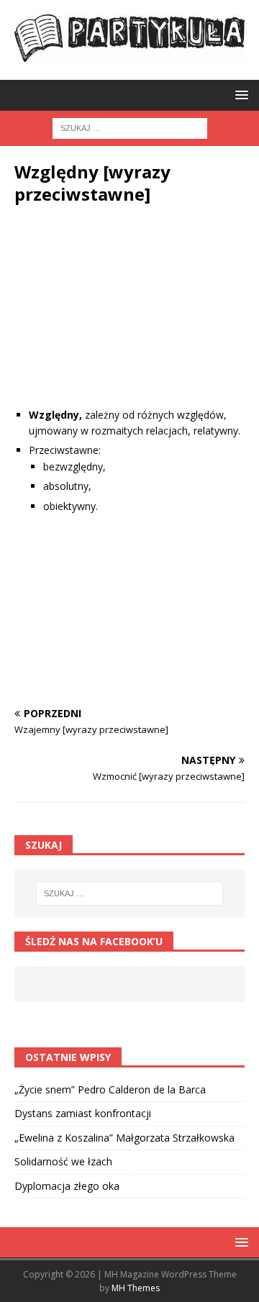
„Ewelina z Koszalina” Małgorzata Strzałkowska (124, 1137)
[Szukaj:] (130, 128)
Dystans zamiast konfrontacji (82, 1113)
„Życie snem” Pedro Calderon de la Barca (110, 1089)
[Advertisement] (129, 317)
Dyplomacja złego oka (66, 1186)
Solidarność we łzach (63, 1161)
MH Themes (136, 1288)
